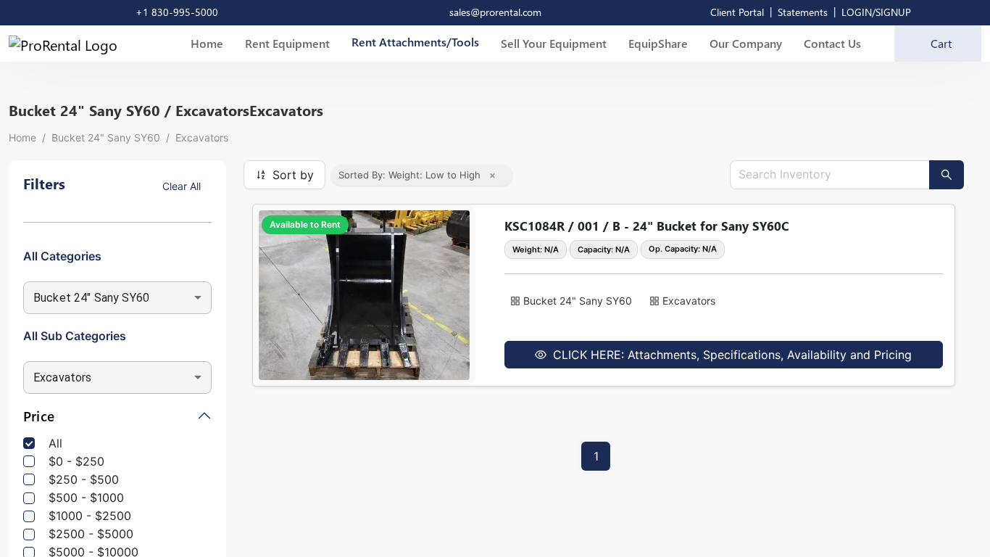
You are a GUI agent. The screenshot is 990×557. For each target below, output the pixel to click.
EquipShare (658, 43)
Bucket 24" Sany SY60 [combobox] (91, 298)
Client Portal (737, 12)
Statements (803, 12)
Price (38, 416)
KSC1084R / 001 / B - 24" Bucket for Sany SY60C (646, 226)
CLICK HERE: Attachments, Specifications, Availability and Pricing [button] (730, 354)
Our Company (746, 43)
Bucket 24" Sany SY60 (105, 137)
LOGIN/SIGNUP (876, 12)
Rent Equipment (287, 43)
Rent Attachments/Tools (415, 41)
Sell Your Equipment (554, 43)
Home (207, 43)
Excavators (201, 137)
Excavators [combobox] (62, 377)
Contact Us (832, 43)
